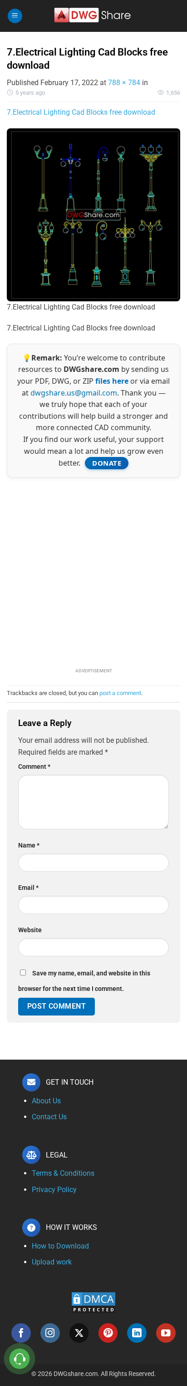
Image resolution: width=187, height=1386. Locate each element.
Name (28, 845)
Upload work (52, 1262)
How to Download (60, 1246)
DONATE (106, 462)
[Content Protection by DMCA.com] (93, 1302)
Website (30, 930)
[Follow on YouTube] (166, 1333)
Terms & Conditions (63, 1173)
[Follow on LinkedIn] (137, 1333)
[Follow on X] (79, 1333)
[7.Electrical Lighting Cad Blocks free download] (93, 214)
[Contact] (20, 1359)
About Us (46, 1101)
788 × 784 (124, 82)
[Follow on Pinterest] (108, 1333)
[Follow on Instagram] (50, 1333)
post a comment (120, 693)
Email (28, 888)
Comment (34, 767)
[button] (15, 16)
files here (111, 381)
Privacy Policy (54, 1189)
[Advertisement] (93, 571)
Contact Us (49, 1116)
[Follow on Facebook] (21, 1333)
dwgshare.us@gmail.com (73, 393)
